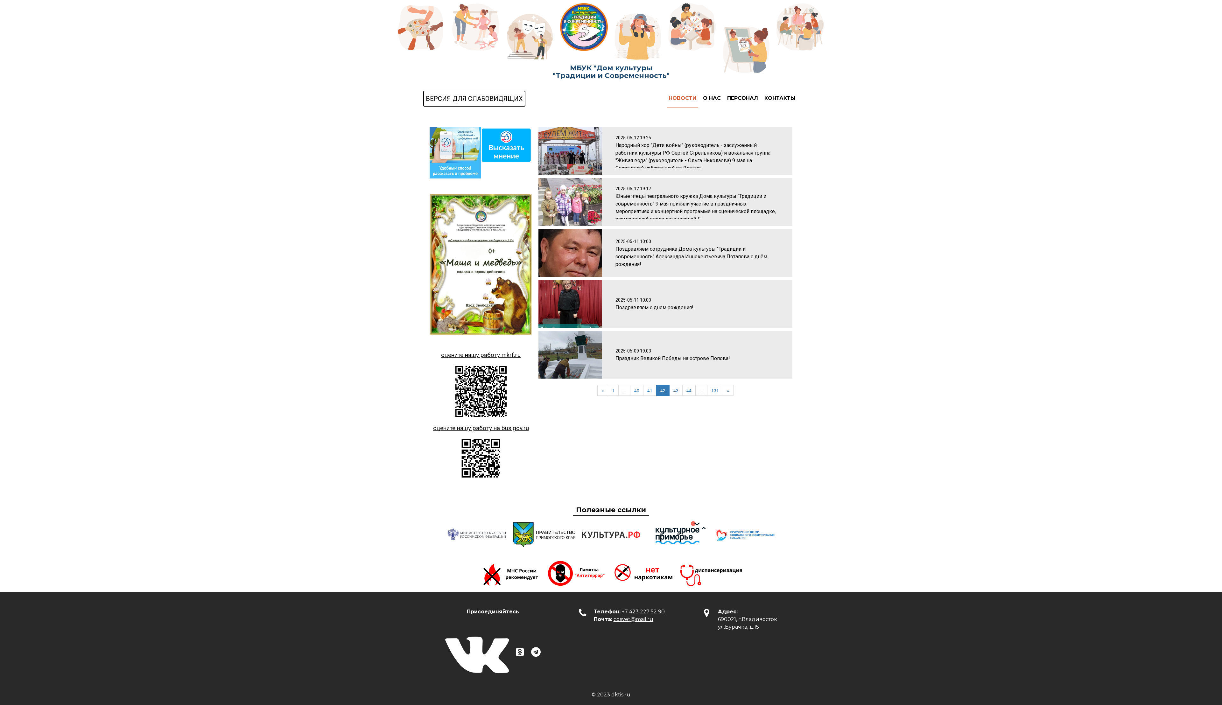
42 (662, 390)
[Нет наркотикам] (644, 573)
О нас (712, 98)
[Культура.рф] (611, 535)
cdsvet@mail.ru (633, 619)
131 (715, 390)
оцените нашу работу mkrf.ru (481, 355)
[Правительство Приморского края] (544, 535)
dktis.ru (620, 695)
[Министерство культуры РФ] (477, 535)
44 (689, 390)
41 (649, 390)
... (624, 390)
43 (675, 390)
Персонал (742, 98)
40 (636, 390)
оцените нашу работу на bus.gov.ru (481, 428)
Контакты (780, 98)
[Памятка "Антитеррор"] (577, 573)
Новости (683, 98)
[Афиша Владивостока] (678, 535)
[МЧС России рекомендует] (511, 573)
